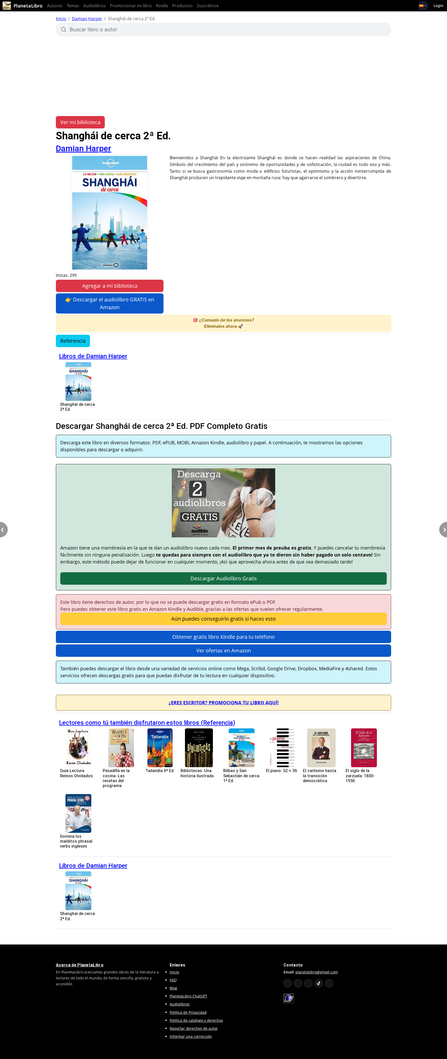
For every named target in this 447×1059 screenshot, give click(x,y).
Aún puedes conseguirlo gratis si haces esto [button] (223, 618)
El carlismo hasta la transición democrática (319, 775)
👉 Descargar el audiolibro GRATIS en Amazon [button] (109, 303)
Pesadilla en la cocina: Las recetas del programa (116, 778)
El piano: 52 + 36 (281, 770)
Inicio (61, 18)
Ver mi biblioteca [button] (80, 122)
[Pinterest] (329, 983)
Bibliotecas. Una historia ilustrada (197, 773)
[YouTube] (288, 983)
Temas (73, 6)
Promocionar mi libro (131, 6)
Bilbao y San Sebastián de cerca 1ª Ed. (241, 775)
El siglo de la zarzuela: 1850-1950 (360, 775)
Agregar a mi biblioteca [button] (109, 285)
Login (438, 5)
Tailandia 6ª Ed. (160, 770)
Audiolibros (94, 6)
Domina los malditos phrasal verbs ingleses (76, 841)
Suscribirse (208, 6)
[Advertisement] (223, 76)
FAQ (173, 980)
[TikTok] (319, 983)
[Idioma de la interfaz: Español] (423, 5)
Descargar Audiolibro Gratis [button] (223, 578)
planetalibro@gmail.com (316, 972)
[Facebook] (298, 983)
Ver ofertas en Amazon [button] (223, 650)
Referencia (73, 340)
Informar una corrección (191, 1036)
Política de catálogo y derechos (196, 1020)
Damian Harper (87, 18)
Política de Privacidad (188, 1012)
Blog (173, 988)
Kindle (162, 6)
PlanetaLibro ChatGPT (188, 996)
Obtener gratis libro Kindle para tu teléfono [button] (223, 636)
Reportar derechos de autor (194, 1028)
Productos (182, 6)
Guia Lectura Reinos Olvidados (76, 773)
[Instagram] (308, 983)
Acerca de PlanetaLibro (79, 965)
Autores (55, 6)
